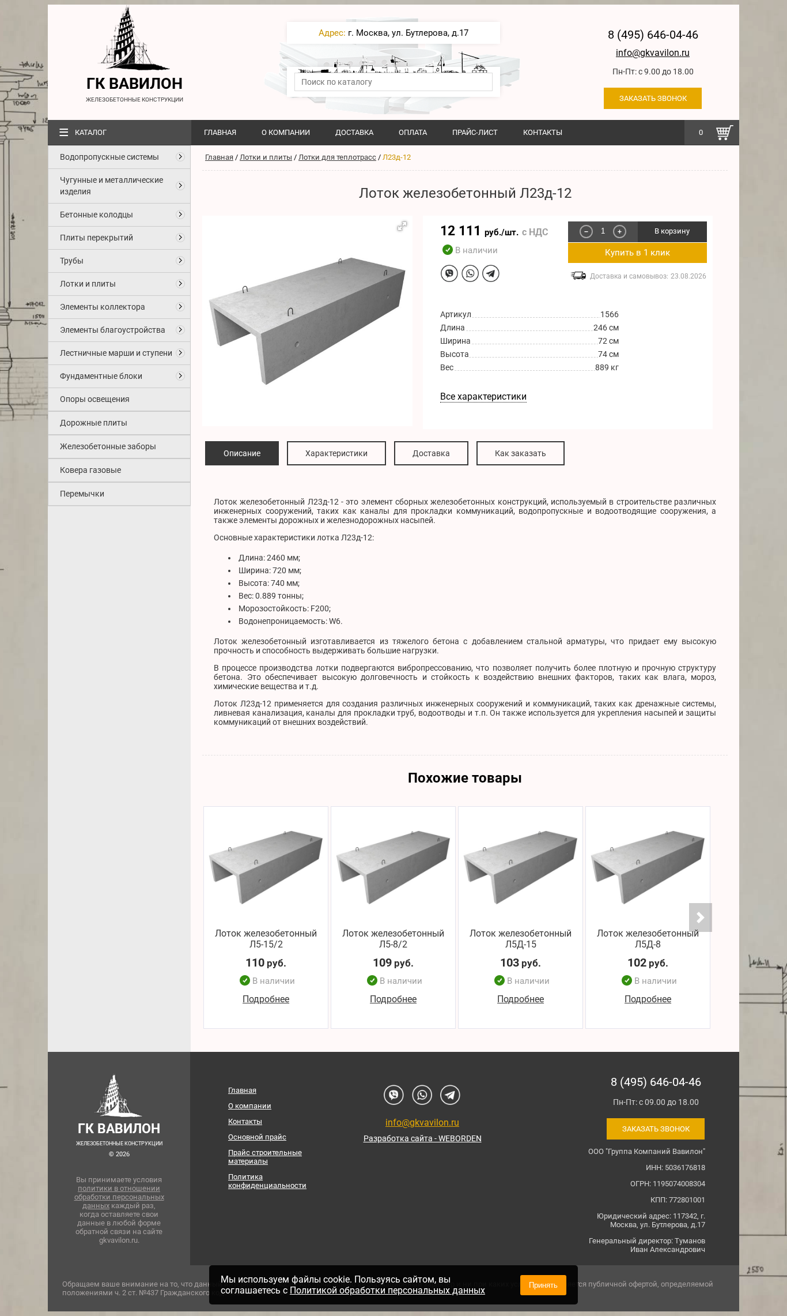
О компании (286, 132)
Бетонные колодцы (96, 214)
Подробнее (266, 999)
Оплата (413, 132)
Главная (220, 132)
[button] (402, 226)
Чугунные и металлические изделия (111, 185)
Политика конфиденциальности (267, 1181)
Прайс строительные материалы (265, 1156)
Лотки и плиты (88, 283)
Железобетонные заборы (108, 446)
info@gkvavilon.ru (653, 52)
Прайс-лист (475, 132)
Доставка (354, 132)
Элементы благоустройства (112, 329)
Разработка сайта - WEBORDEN (423, 1138)
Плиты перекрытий (96, 237)
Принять (543, 1285)
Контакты (542, 132)
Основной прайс (257, 1137)
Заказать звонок (653, 98)
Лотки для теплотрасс (337, 157)
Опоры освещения (95, 399)
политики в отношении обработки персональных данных (119, 1197)
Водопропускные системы (109, 156)
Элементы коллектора (102, 306)
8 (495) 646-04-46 (653, 35)
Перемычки (82, 493)
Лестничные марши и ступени (116, 353)
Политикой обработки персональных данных (387, 1290)
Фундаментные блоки (101, 376)
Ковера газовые (90, 470)
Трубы (72, 260)
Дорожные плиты (93, 422)
